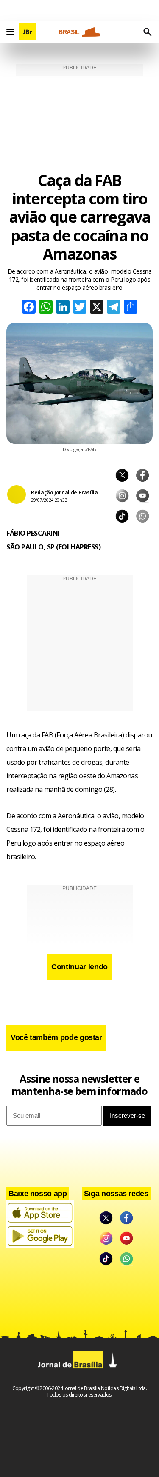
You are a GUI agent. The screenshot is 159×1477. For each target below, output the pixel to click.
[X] (96, 308)
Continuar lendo (79, 967)
